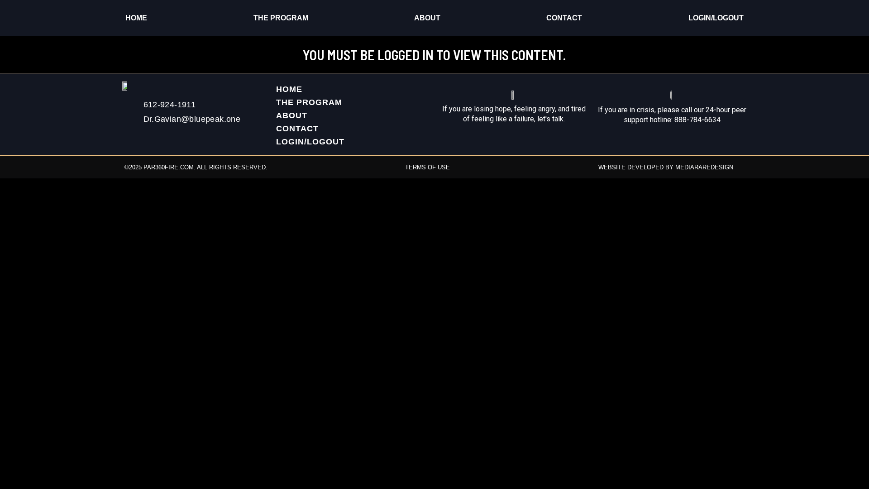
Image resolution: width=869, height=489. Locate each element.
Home (136, 18)
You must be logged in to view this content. (434, 55)
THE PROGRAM (280, 18)
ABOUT (427, 18)
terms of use (427, 167)
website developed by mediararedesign (665, 167)
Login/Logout (716, 18)
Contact (564, 18)
